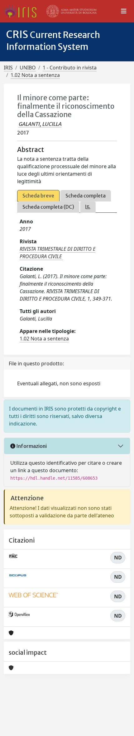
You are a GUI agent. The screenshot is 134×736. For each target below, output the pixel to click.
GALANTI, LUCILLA (39, 124)
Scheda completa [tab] (85, 195)
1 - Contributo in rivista (70, 67)
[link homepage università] (71, 11)
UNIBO (28, 67)
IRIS (8, 67)
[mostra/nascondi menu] (124, 11)
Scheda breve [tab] (38, 195)
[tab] (88, 207)
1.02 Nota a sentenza (35, 75)
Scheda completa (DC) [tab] (48, 207)
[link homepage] (22, 11)
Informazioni (31, 446)
